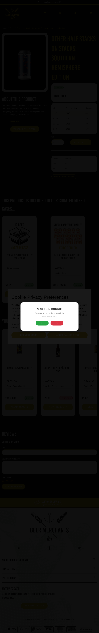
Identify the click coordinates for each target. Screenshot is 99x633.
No (57, 323)
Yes (42, 323)
